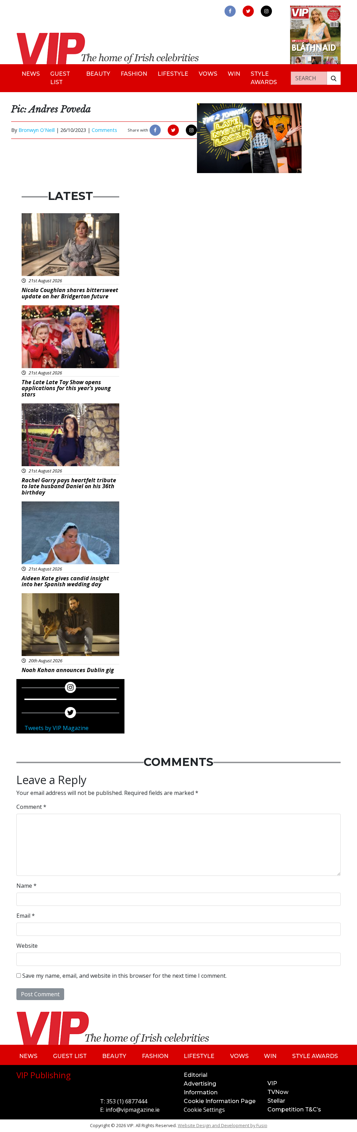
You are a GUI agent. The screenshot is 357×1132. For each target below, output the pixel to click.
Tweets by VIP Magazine (56, 728)
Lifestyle (173, 73)
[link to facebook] (230, 11)
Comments (104, 130)
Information (201, 1092)
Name (26, 885)
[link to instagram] (266, 11)
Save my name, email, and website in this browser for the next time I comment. (124, 976)
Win (234, 73)
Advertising (200, 1083)
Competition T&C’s (294, 1109)
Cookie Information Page (220, 1101)
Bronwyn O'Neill (36, 130)
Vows (208, 73)
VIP (272, 1083)
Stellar (276, 1100)
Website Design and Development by (222, 1125)
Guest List (60, 77)
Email (25, 915)
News (31, 73)
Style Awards (264, 77)
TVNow (277, 1092)
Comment (31, 807)
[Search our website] (334, 78)
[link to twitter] (248, 11)
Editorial (195, 1075)
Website (27, 945)
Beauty (98, 73)
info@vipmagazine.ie (133, 1110)
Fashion (134, 73)
